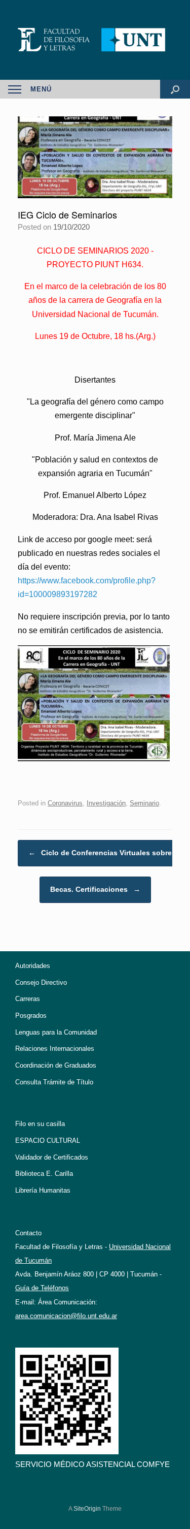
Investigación (106, 803)
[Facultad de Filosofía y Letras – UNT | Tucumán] (95, 39)
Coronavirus (65, 803)
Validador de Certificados (51, 1157)
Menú (41, 89)
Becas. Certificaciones (95, 889)
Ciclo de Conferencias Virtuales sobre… (103, 853)
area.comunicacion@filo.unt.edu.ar (66, 1316)
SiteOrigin (87, 1509)
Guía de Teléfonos (42, 1288)
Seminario (144, 803)
